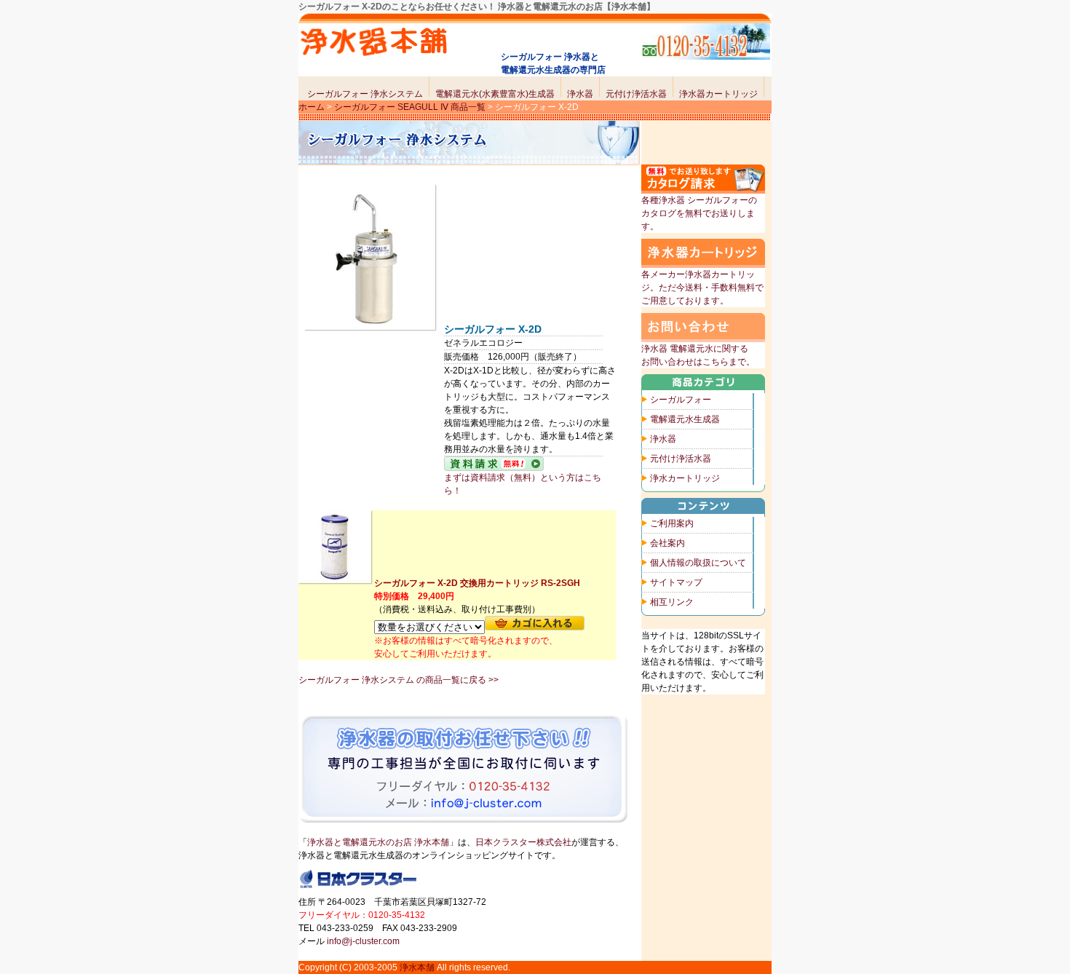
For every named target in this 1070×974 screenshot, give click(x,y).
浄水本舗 (417, 967)
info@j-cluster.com (363, 941)
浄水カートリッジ (685, 478)
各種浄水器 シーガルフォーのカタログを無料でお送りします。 (699, 213)
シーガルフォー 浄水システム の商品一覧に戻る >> (398, 680)
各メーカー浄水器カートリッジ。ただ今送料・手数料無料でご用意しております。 (702, 287)
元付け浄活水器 (636, 94)
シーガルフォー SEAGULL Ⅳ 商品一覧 (410, 107)
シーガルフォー (680, 400)
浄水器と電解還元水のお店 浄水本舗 (378, 842)
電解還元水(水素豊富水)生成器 (495, 94)
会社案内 (667, 543)
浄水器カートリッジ (718, 94)
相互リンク (672, 602)
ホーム (311, 107)
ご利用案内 (672, 523)
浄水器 (580, 94)
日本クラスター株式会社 (523, 842)
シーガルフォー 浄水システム (365, 94)
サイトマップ (676, 582)
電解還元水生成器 (685, 419)
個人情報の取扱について (698, 563)
